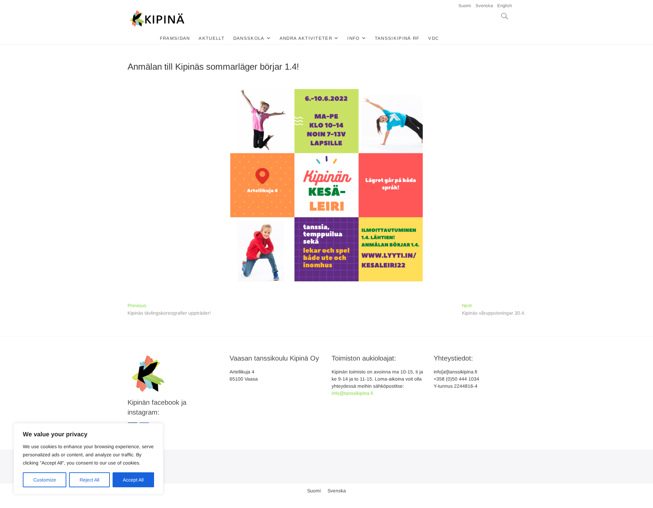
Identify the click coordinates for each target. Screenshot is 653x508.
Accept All (133, 480)
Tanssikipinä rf (397, 38)
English (504, 5)
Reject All (89, 480)
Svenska (484, 5)
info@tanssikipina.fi (352, 393)
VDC (433, 38)
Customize (44, 480)
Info (353, 38)
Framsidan (175, 38)
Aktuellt (211, 38)
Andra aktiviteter (306, 38)
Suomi (464, 5)
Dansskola (249, 38)
